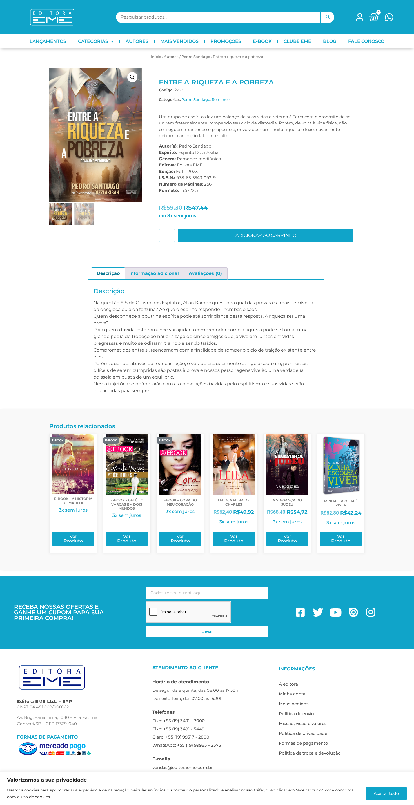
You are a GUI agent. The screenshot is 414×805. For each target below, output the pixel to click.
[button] (132, 77)
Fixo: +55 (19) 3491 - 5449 (178, 728)
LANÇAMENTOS (48, 41)
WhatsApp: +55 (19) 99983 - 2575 (186, 745)
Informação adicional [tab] (154, 273)
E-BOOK (262, 41)
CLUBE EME (297, 41)
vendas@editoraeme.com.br (182, 767)
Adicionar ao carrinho (265, 235)
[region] (207, 788)
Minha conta (292, 694)
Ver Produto (73, 539)
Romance (221, 99)
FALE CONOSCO (366, 41)
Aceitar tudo (386, 793)
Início (156, 56)
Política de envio (296, 713)
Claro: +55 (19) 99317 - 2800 (180, 737)
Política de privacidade (303, 733)
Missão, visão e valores (303, 723)
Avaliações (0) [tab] (205, 273)
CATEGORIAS (93, 41)
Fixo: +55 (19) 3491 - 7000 (178, 720)
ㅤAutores (171, 56)
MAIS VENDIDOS (179, 41)
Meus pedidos (294, 703)
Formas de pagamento (303, 743)
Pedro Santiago (195, 56)
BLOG (329, 41)
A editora (288, 684)
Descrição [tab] (108, 273)
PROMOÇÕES (225, 41)
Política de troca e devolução (310, 753)
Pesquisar (327, 17)
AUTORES (137, 41)
